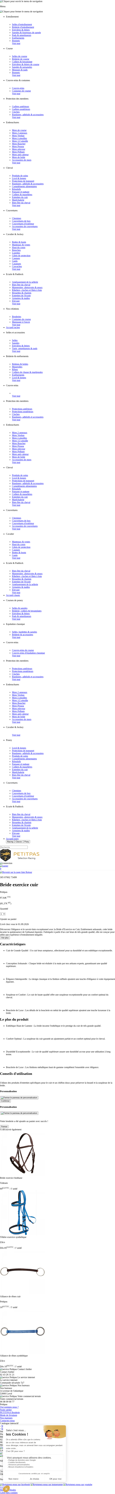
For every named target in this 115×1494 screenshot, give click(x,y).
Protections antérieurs (22, 409)
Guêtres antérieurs (20, 106)
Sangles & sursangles (22, 67)
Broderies (16, 316)
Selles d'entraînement (22, 24)
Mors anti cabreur (20, 154)
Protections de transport (23, 181)
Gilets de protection (21, 255)
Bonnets (16, 40)
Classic (19, 842)
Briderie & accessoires (22, 634)
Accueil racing (13, 327)
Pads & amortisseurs (21, 35)
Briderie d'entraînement (23, 27)
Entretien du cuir (20, 197)
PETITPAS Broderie (10, 1412)
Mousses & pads (20, 70)
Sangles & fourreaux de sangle (26, 32)
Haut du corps (18, 247)
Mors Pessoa (18, 146)
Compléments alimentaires (24, 186)
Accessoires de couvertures (25, 226)
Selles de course (19, 56)
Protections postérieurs (22, 411)
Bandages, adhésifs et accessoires (27, 417)
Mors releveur (18, 149)
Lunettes (16, 253)
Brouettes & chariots (21, 293)
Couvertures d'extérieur (23, 223)
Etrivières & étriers (21, 30)
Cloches (16, 112)
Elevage (16, 301)
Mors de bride (18, 157)
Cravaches (17, 266)
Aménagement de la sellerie (25, 282)
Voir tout (16, 43)
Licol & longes (19, 178)
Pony (26, 842)
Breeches (16, 250)
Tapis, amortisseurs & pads (24, 348)
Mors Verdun (18, 135)
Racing (10, 842)
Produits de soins (20, 175)
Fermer (4, 1126)
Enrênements (18, 38)
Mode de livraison (8, 1415)
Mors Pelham (18, 152)
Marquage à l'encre (21, 322)
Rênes (15, 369)
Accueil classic (13, 595)
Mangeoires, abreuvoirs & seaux (27, 287)
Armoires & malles (21, 298)
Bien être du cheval (21, 202)
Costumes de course (21, 91)
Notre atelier (6, 1409)
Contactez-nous (7, 1420)
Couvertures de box (21, 221)
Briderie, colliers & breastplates (26, 611)
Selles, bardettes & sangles (24, 632)
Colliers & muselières (22, 194)
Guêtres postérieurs (21, 109)
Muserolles (17, 366)
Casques (16, 258)
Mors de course (19, 130)
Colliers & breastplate (22, 61)
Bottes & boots (19, 242)
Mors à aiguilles (19, 138)
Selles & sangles (19, 608)
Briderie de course (20, 59)
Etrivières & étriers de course (25, 64)
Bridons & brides (20, 364)
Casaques (16, 263)
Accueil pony (12, 838)
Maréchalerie (18, 200)
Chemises (16, 218)
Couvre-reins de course (23, 650)
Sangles (15, 343)
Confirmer (5, 1101)
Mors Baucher (18, 143)
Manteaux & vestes (21, 244)
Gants (15, 261)
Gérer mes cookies (9, 1492)
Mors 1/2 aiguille (20, 141)
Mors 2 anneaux (19, 133)
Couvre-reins (18, 88)
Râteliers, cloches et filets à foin (27, 290)
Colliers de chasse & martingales (27, 372)
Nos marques (6, 1418)
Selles (15, 340)
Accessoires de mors (21, 160)
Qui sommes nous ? (9, 1407)
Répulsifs (16, 189)
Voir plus (5, 938)
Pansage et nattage (20, 192)
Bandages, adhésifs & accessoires (28, 114)
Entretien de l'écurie (21, 295)
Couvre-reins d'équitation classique (28, 653)
